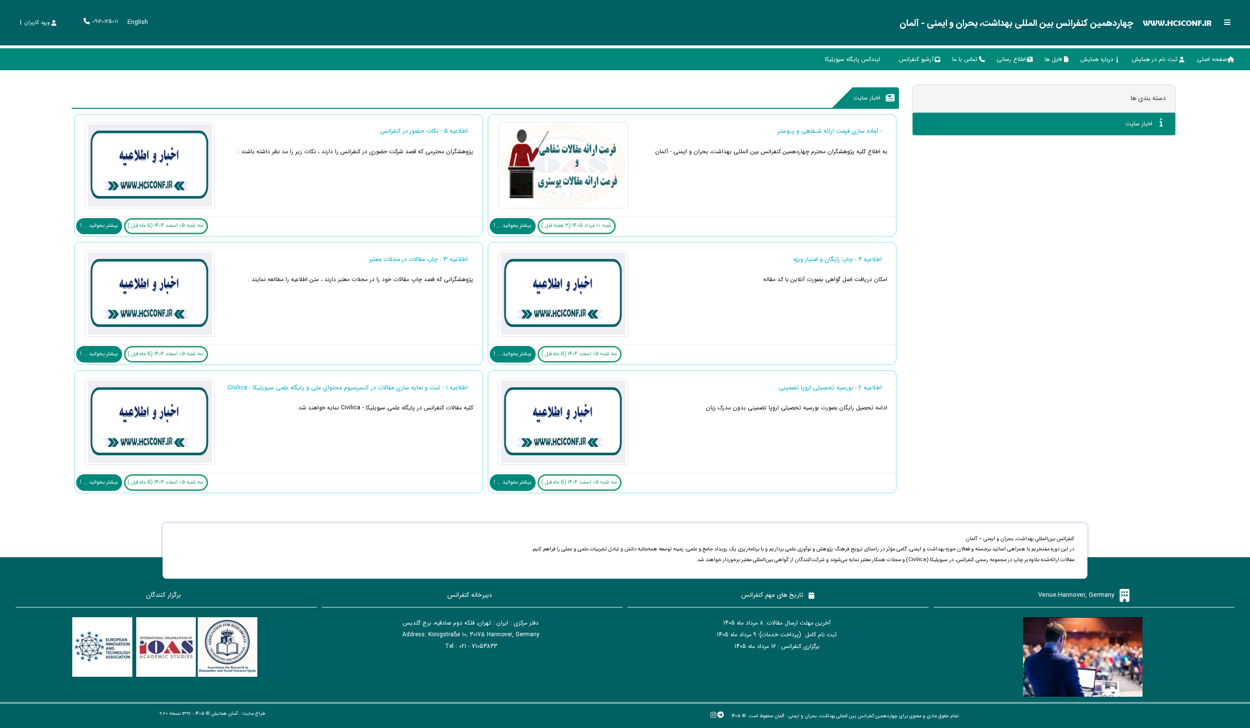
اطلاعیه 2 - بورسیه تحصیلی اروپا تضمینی (830, 388)
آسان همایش (224, 713)
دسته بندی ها (1148, 98)
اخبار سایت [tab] (1139, 123)
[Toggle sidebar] (1227, 22)
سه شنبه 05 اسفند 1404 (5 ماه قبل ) (166, 226)
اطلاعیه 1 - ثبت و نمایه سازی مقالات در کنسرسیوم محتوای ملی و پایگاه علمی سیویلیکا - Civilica (348, 388)
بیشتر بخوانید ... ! (512, 226)
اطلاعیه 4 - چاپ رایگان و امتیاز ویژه (837, 259)
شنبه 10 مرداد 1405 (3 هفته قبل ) (576, 226)
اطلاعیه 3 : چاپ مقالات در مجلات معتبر (418, 259)
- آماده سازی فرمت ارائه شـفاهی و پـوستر (830, 131)
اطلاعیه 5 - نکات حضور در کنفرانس (424, 131)
